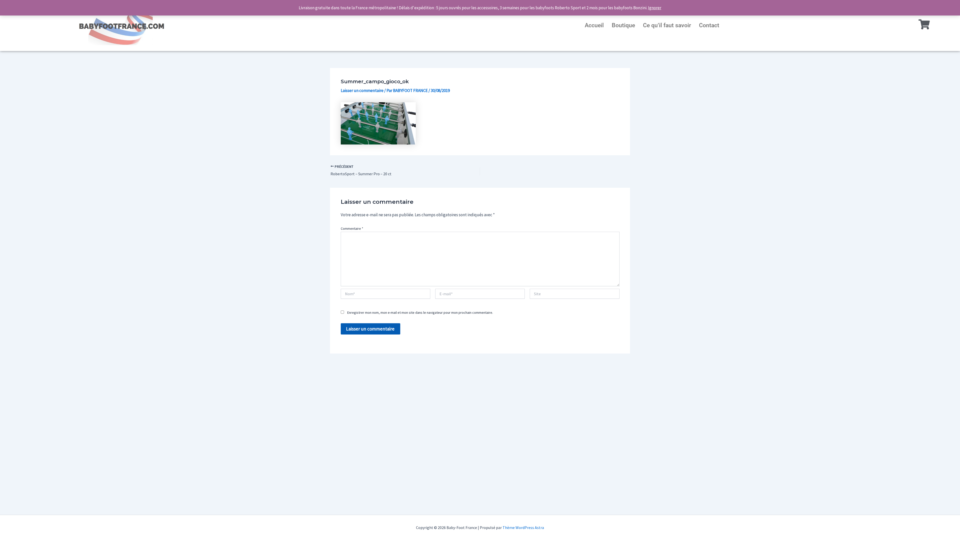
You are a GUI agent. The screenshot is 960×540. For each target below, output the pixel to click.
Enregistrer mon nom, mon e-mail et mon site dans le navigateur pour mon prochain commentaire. (420, 312)
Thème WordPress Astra (523, 527)
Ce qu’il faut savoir (667, 25)
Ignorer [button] (654, 7)
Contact (709, 25)
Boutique (623, 25)
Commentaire (352, 228)
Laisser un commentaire (362, 90)
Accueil (594, 25)
